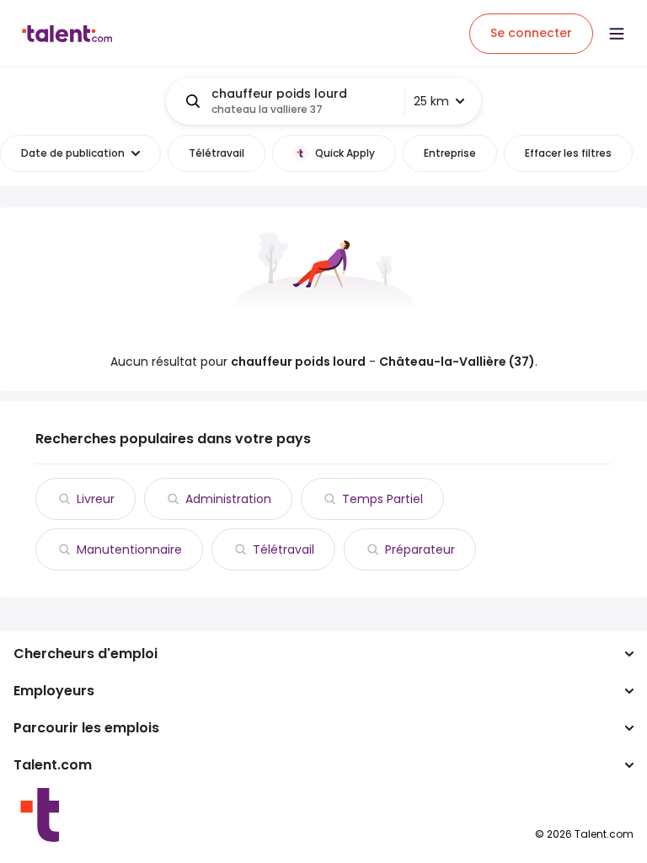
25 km (431, 101)
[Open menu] (617, 34)
